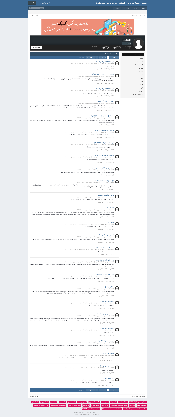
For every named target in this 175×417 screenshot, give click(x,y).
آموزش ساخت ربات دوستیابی (41, 405)
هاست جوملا (62, 402)
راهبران (117, 8)
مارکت (135, 8)
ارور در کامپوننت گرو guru (106, 101)
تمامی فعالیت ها (139, 55)
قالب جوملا (113, 402)
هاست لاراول (53, 402)
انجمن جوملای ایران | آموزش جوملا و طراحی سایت (121, 3)
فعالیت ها (126, 8)
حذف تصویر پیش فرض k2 (107, 301)
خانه (143, 8)
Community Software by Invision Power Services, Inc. (87, 414)
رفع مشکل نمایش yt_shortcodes (102, 116)
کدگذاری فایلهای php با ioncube (137, 402)
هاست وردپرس (44, 402)
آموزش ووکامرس (123, 402)
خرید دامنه (132, 405)
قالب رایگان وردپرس (94, 402)
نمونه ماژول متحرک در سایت (105, 180)
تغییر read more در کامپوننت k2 (105, 62)
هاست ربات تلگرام (141, 405)
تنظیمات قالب (109, 208)
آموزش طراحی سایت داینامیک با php (111, 409)
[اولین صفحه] (117, 57)
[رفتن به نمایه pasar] (117, 63)
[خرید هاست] (80, 409)
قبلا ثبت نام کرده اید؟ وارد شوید (46, 3)
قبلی (114, 57)
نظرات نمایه (140, 61)
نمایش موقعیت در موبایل (106, 195)
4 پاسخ (99, 69)
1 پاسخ (99, 110)
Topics (141, 71)
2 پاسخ (100, 386)
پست (142, 75)
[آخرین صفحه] (87, 57)
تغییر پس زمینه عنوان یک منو (104, 341)
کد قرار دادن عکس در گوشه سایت (103, 235)
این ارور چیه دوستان (108, 378)
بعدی (91, 57)
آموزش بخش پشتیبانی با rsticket (91, 409)
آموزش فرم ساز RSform (74, 405)
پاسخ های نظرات (139, 65)
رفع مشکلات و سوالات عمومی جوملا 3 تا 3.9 (76, 64)
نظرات (141, 85)
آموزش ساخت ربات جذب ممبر (58, 405)
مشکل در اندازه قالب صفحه (105, 287)
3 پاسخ (100, 217)
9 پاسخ (101, 308)
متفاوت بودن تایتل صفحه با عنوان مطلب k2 (99, 168)
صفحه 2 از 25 (81, 57)
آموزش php (86, 405)
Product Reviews (138, 95)
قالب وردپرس (105, 402)
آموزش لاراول (104, 405)
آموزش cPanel (95, 405)
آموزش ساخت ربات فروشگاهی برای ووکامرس (134, 409)
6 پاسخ (99, 125)
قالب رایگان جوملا (82, 402)
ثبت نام (32, 3)
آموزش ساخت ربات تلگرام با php (119, 405)
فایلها (142, 81)
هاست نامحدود (72, 402)
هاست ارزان (35, 402)
